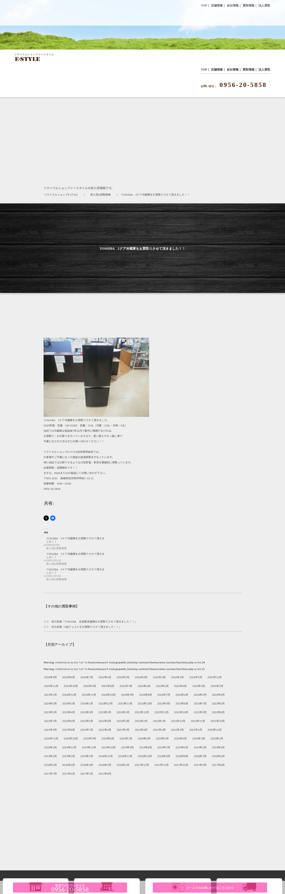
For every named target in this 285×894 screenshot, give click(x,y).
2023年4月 (68, 712)
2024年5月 (200, 694)
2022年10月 (181, 712)
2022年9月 (200, 712)
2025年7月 (126, 685)
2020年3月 (198, 738)
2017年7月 (50, 773)
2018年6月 (218, 756)
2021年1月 (195, 729)
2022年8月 (218, 712)
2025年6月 (144, 685)
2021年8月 (68, 729)
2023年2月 (104, 712)
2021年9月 (50, 729)
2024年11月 (89, 694)
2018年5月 (50, 764)
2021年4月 (141, 729)
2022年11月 (161, 712)
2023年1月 (123, 712)
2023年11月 (125, 703)
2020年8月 (107, 738)
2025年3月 (198, 685)
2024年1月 (86, 703)
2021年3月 (159, 729)
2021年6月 (104, 729)
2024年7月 (163, 694)
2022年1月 (159, 720)
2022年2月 (141, 720)
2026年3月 (159, 677)
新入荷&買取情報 (101, 194)
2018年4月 (68, 764)
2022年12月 (142, 712)
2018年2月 (104, 764)
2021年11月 (198, 720)
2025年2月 (216, 685)
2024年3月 (50, 703)
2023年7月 (200, 703)
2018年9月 (163, 756)
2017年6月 (68, 773)
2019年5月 (200, 747)
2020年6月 (144, 738)
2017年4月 (104, 773)
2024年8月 (145, 694)
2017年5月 (86, 773)
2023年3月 (86, 712)
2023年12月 (105, 703)
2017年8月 (218, 764)
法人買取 (264, 69)
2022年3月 (123, 720)
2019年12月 (69, 747)
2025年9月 (89, 685)
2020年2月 (216, 738)
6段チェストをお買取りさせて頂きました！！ (92, 626)
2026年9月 (50, 677)
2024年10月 (108, 694)
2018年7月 (200, 756)
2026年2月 (177, 677)
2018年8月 (181, 756)
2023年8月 (181, 703)
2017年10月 (181, 764)
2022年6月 (68, 720)
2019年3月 (50, 756)
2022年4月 (104, 720)
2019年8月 (145, 747)
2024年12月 (69, 694)
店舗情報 (217, 69)
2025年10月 (71, 685)
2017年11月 (161, 764)
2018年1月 (123, 764)
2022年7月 (50, 720)
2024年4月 (218, 694)
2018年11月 (125, 756)
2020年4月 (180, 738)
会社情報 (233, 69)
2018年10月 (145, 756)
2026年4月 (141, 677)
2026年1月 (195, 677)
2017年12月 (142, 764)
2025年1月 (50, 694)
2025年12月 (214, 677)
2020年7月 (126, 738)
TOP (204, 69)
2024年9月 (127, 694)
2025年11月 (51, 685)
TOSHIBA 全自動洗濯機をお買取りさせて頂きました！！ (99, 621)
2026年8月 (68, 677)
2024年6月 (181, 694)
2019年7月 (163, 747)
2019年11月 (89, 747)
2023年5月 (50, 712)
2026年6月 (104, 677)
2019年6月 (181, 747)
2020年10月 (71, 738)
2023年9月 (163, 703)
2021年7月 (86, 729)
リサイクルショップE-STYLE (62, 194)
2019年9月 (127, 747)
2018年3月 (86, 764)
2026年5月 (123, 677)
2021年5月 (123, 729)
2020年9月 (89, 738)
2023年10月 (145, 703)
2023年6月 (218, 703)
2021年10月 (217, 720)
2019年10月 (108, 747)
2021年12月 (178, 720)
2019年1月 (86, 756)
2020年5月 (162, 738)
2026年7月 (86, 677)
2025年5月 (162, 685)
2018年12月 (105, 756)
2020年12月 (214, 729)
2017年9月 (200, 764)
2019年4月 (218, 747)
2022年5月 (86, 720)
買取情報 (248, 69)
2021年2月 (177, 729)
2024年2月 (68, 703)
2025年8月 (107, 685)
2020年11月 (51, 738)
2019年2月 (68, 756)
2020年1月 (50, 747)
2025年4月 (180, 685)
